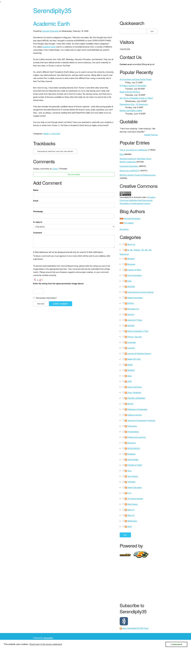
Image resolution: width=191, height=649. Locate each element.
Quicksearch (132, 23)
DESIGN (131, 286)
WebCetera (132, 520)
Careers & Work (134, 269)
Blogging (131, 258)
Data (129, 280)
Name (35, 190)
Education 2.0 (133, 308)
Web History (132, 504)
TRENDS (131, 481)
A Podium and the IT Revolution (133, 85)
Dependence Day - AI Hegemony (134, 104)
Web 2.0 (130, 509)
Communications (134, 275)
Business (131, 264)
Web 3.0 (130, 515)
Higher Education (134, 487)
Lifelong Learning (134, 414)
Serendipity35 (52, 10)
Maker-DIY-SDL (134, 359)
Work (129, 526)
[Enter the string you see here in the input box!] (41, 279)
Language (131, 342)
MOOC (130, 403)
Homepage (38, 211)
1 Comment (55, 133)
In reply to (37, 222)
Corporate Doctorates (129, 166)
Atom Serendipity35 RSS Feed (135, 628)
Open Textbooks (134, 392)
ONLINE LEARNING (136, 398)
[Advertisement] (155, 580)
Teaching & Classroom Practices (141, 420)
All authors (124, 229)
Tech (129, 470)
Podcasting (132, 426)
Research (131, 442)
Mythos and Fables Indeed (131, 110)
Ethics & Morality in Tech (137, 331)
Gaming (130, 314)
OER (129, 381)
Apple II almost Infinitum (130, 91)
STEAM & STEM (134, 465)
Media (46, 133)
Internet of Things (134, 320)
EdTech (130, 303)
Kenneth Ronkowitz (50, 31)
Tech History (132, 476)
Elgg (121, 154)
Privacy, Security (134, 336)
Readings (131, 453)
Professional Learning (136, 437)
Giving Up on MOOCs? (130, 170)
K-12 (129, 493)
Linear (54, 168)
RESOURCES (133, 448)
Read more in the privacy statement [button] (45, 644)
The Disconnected (135, 498)
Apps (129, 375)
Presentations (133, 431)
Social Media (132, 459)
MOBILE (131, 370)
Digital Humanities (135, 297)
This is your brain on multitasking (133, 149)
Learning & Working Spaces (139, 353)
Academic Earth (51, 23)
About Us (131, 244)
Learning (131, 347)
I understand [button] (176, 644)
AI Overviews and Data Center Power (136, 79)
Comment (37, 232)
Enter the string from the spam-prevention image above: (58, 283)
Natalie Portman (151, 134)
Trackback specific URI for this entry (55, 151)
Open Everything (134, 387)
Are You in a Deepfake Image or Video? (136, 98)
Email (35, 200)
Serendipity (48, 637)
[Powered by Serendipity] (126, 554)
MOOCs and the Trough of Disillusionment (138, 175)
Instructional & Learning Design (140, 292)
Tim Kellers (129, 222)
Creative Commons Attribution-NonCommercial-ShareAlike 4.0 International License (137, 200)
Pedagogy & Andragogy (137, 409)
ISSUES (130, 325)
